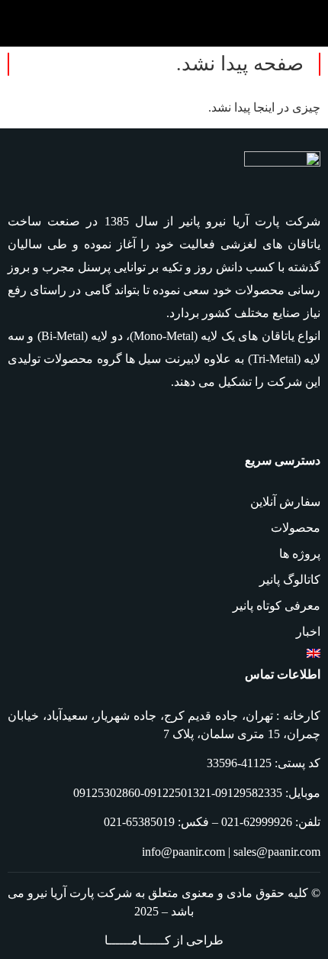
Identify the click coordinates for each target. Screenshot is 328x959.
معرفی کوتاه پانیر (276, 605)
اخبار (308, 631)
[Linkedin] (308, 424)
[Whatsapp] (281, 424)
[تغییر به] (164, 653)
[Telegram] (253, 424)
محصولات (295, 527)
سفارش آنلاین (285, 501)
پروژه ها (299, 553)
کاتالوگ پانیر (289, 579)
